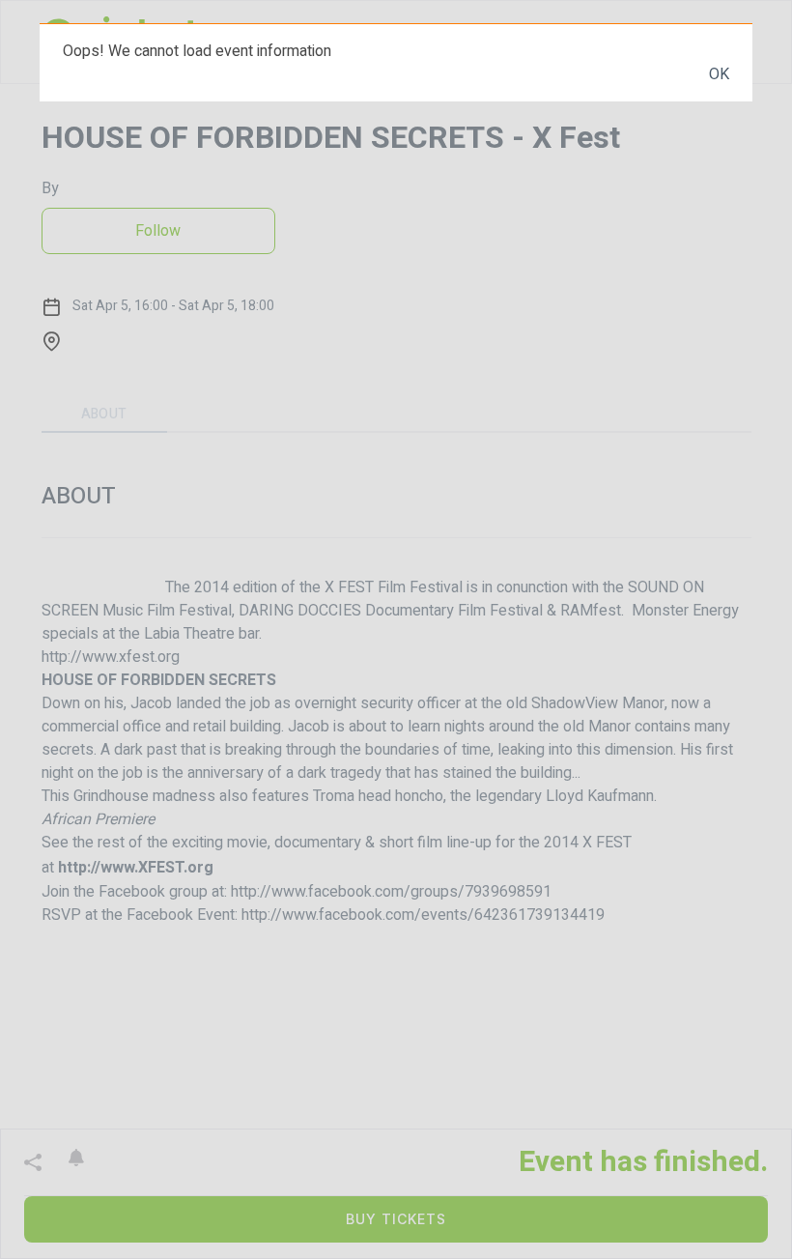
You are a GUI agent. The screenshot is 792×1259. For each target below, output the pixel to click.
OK (719, 74)
